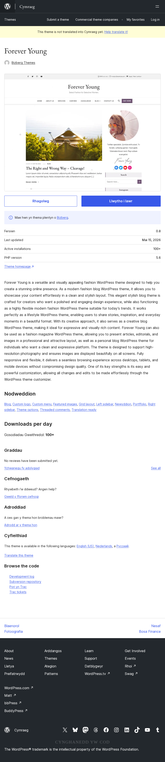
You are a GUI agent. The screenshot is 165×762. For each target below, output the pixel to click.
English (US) (85, 546)
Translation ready (84, 409)
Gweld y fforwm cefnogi (21, 496)
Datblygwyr (94, 666)
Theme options (27, 409)
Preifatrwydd (14, 674)
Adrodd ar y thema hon (20, 525)
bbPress (13, 703)
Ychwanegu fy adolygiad (22, 468)
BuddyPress (16, 711)
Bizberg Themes (23, 62)
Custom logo (21, 404)
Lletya (9, 666)
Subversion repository (25, 581)
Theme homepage (17, 266)
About (9, 651)
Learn (89, 651)
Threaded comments (55, 409)
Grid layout (87, 404)
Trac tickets (17, 592)
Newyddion (123, 404)
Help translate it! (116, 32)
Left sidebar (104, 404)
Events (130, 658)
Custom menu (42, 404)
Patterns (51, 674)
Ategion (50, 666)
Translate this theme (18, 555)
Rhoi (130, 666)
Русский (122, 546)
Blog (7, 404)
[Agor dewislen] (158, 6)
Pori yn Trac (18, 587)
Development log (21, 576)
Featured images (65, 404)
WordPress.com (19, 688)
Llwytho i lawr (121, 201)
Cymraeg (21, 730)
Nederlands (104, 546)
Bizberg (62, 217)
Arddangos (53, 651)
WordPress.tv (97, 674)
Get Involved (135, 651)
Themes (10, 19)
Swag (131, 674)
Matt (10, 695)
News (8, 658)
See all (156, 468)
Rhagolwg (40, 201)
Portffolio (139, 404)
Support (91, 658)
